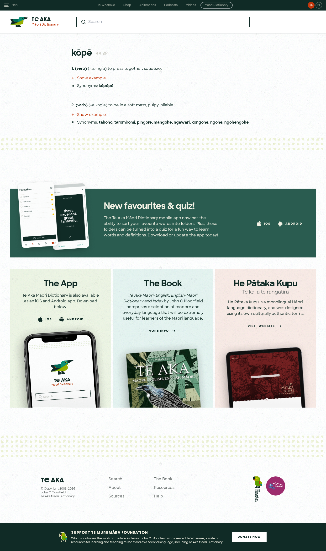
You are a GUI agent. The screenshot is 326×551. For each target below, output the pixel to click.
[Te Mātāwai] (275, 490)
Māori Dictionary (216, 5)
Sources (116, 496)
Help (158, 496)
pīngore (144, 123)
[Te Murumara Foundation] (257, 490)
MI (318, 5)
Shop (127, 5)
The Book (163, 479)
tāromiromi (124, 123)
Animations (147, 5)
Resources (164, 488)
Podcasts (171, 5)
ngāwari (182, 123)
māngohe (163, 123)
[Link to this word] (105, 53)
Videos (191, 5)
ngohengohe (236, 123)
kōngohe (200, 123)
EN (311, 5)
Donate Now (249, 537)
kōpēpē (106, 86)
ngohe (216, 123)
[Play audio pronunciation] (98, 53)
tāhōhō (105, 123)
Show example (91, 78)
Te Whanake (106, 5)
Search (115, 479)
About (115, 488)
